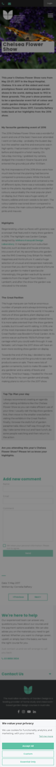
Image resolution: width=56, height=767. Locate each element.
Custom (28, 753)
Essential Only (28, 761)
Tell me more (46, 736)
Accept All (28, 746)
